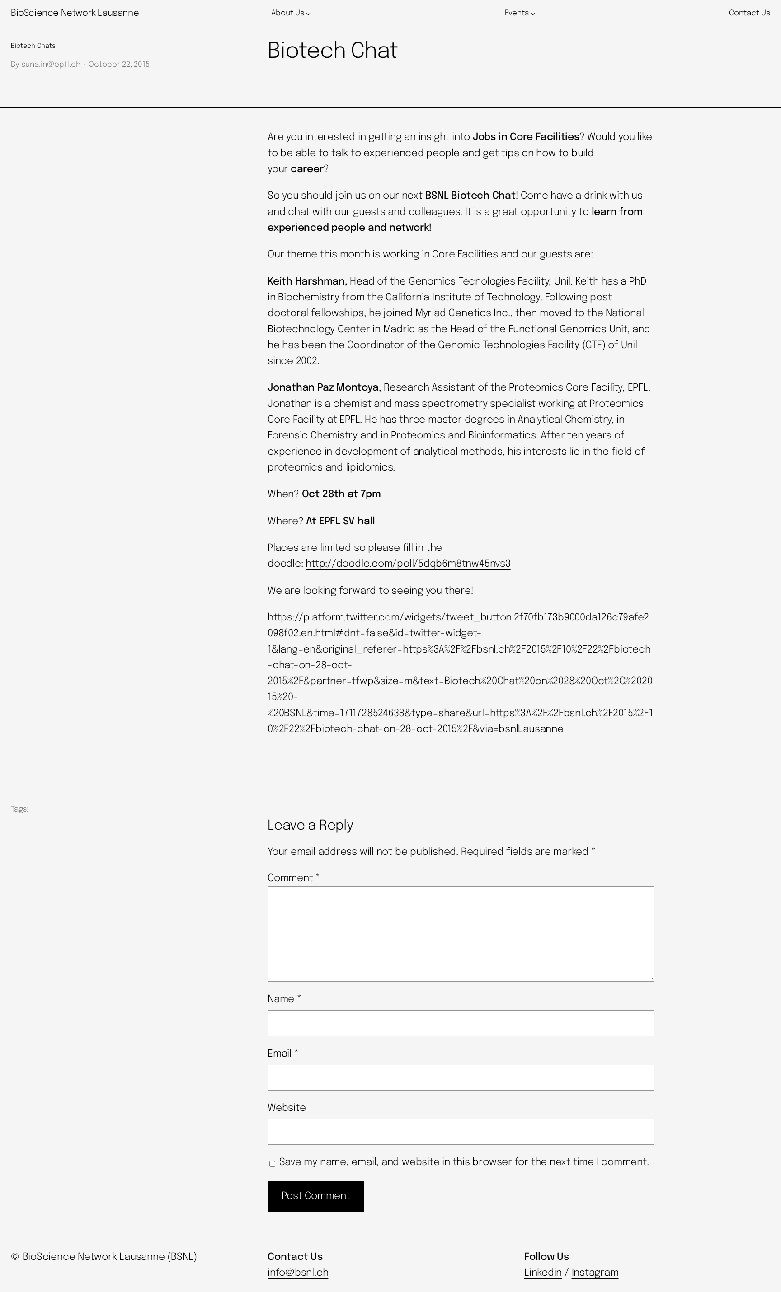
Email (283, 1054)
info (276, 1273)
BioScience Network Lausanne (75, 13)
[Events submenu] (533, 13)
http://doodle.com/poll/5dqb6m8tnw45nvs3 (408, 564)
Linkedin (543, 1273)
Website (287, 1108)
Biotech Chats (33, 46)
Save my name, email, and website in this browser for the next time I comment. (464, 1162)
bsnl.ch (311, 1273)
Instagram (595, 1273)
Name (284, 999)
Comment (294, 878)
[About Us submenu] (308, 13)
